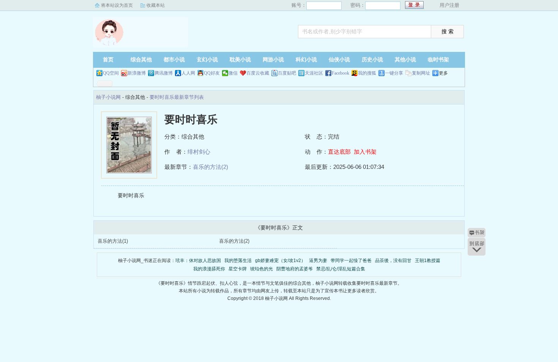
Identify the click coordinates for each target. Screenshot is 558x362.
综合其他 (141, 59)
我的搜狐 (367, 73)
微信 (233, 73)
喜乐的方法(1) (113, 241)
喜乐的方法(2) (210, 167)
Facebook (340, 73)
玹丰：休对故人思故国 (198, 260)
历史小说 (372, 59)
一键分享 (394, 73)
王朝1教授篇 (427, 260)
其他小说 (405, 59)
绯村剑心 (199, 151)
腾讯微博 (163, 73)
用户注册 (449, 5)
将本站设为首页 (117, 5)
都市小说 (174, 59)
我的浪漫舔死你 (209, 269)
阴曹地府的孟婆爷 (294, 269)
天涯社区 (314, 73)
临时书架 (438, 59)
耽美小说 (240, 59)
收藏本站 (156, 5)
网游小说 (273, 59)
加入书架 (365, 151)
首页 (108, 59)
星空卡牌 (238, 269)
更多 (443, 73)
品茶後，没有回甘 (393, 260)
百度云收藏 (257, 73)
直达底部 (339, 151)
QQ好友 (212, 73)
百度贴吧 (287, 73)
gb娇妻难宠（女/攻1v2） (280, 260)
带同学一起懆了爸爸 (351, 260)
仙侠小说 (339, 59)
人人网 (188, 73)
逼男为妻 (318, 260)
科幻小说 (306, 59)
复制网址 (421, 73)
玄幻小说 (207, 59)
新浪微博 (137, 73)
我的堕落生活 (238, 260)
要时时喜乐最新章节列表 (177, 97)
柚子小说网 (140, 32)
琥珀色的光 (261, 269)
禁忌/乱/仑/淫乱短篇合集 (340, 269)
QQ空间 (111, 73)
